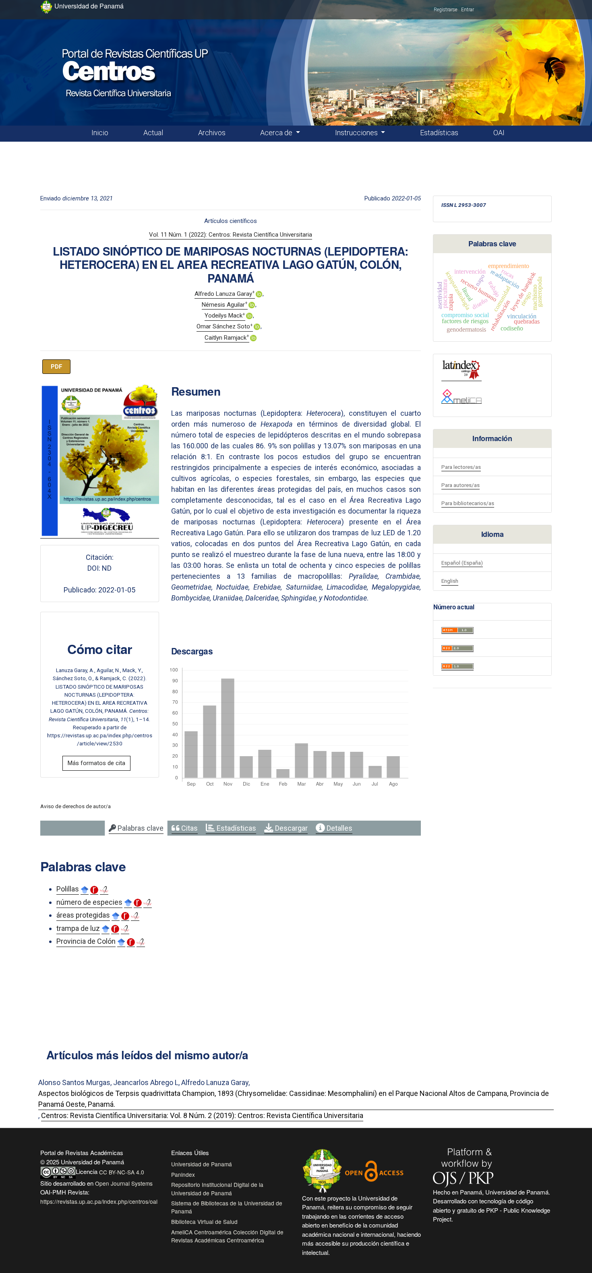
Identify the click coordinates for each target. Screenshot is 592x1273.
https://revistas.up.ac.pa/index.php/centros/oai (98, 1201)
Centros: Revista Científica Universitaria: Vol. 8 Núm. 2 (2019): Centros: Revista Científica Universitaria (202, 1115)
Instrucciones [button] (357, 132)
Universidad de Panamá (201, 1164)
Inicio (99, 132)
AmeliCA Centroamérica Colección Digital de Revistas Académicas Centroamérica (227, 1236)
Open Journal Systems (124, 1183)
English (449, 581)
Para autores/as (460, 485)
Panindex (183, 1174)
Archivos (212, 132)
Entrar (467, 9)
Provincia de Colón (86, 941)
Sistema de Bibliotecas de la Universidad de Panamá (226, 1207)
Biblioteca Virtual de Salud (204, 1221)
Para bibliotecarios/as (467, 503)
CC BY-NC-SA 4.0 (121, 1172)
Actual (153, 132)
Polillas (67, 889)
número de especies (89, 902)
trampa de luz (78, 928)
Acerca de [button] (277, 132)
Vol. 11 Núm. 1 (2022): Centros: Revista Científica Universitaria (230, 234)
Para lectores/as (461, 467)
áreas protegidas (83, 915)
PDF (56, 366)
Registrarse (445, 9)
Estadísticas (439, 132)
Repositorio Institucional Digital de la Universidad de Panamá (217, 1188)
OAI (499, 132)
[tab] (136, 828)
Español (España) (462, 562)
